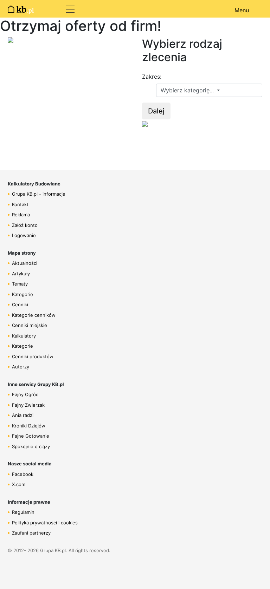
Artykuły (21, 273)
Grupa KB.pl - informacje (38, 194)
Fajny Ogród (25, 394)
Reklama (21, 214)
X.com (18, 484)
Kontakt (20, 204)
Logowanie (24, 235)
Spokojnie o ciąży (31, 446)
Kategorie (22, 294)
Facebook (22, 474)
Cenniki (20, 304)
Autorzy (20, 366)
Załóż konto (25, 225)
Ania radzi (22, 415)
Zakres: (151, 76)
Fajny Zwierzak (28, 405)
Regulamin (23, 512)
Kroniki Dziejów (28, 425)
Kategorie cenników (34, 315)
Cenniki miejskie (29, 325)
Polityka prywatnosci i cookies (45, 522)
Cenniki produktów (32, 356)
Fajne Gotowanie (30, 436)
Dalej (156, 111)
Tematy (20, 284)
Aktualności (24, 263)
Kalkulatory (24, 336)
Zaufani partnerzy (31, 533)
